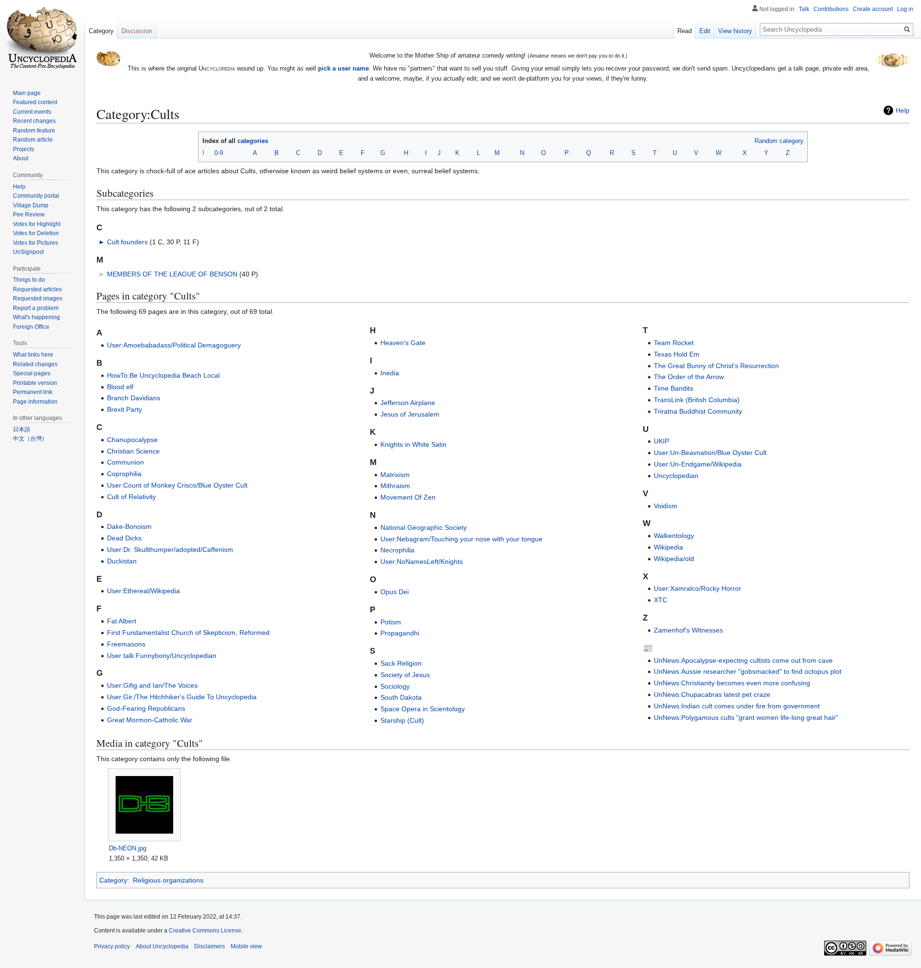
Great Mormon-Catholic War (149, 720)
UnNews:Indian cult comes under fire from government (737, 706)
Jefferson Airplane (407, 402)
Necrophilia (397, 550)
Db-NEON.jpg (127, 848)
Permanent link (32, 392)
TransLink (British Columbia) (697, 400)
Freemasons (126, 644)
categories (252, 140)
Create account (873, 9)
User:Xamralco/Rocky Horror (697, 588)
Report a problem (36, 308)
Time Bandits (673, 388)
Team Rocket (674, 343)
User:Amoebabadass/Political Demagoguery (174, 345)
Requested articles (37, 289)
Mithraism (395, 486)
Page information (35, 401)
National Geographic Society (423, 527)
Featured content (35, 102)
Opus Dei (394, 592)
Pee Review (29, 214)
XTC (660, 600)
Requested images (37, 298)
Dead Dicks (124, 538)
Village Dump (30, 205)
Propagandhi (399, 633)
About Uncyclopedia (162, 946)
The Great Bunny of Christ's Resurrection (716, 366)
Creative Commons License (205, 930)
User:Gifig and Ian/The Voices (152, 685)
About (20, 158)
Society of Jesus (405, 675)
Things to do (29, 279)
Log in (905, 9)
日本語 (21, 429)
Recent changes (34, 121)
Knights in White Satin (413, 444)
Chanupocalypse (132, 439)
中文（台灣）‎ (30, 438)
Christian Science (133, 451)
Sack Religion (401, 663)
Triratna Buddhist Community (698, 411)
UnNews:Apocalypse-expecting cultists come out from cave (743, 660)
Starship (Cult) (402, 720)
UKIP (661, 441)
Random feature (34, 130)
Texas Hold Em (676, 354)
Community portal (36, 195)
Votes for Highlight (36, 224)
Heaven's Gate (402, 343)
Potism (390, 622)
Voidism (665, 506)
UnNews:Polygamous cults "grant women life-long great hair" (746, 717)
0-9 (218, 152)
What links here (33, 354)
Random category (779, 140)
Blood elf (120, 387)
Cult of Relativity (131, 497)
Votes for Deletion (36, 233)
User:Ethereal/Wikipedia (143, 591)
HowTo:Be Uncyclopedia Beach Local (163, 375)
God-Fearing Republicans (146, 708)
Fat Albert (121, 621)
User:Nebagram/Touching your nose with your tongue (461, 539)
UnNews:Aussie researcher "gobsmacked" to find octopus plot (747, 671)
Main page (27, 93)
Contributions (831, 9)
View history (735, 31)
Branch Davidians (133, 398)
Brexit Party (124, 409)
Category (113, 880)
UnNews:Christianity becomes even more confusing (732, 683)
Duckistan (122, 561)
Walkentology (674, 535)
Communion (125, 462)
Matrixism (395, 474)
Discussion (136, 31)
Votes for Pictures (35, 242)
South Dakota (401, 697)
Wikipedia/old (674, 558)
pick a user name (343, 68)
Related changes (35, 364)
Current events (32, 111)
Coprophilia (124, 474)
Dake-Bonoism (129, 526)
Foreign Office (31, 326)
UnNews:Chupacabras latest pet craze (712, 694)
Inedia (389, 373)
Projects (23, 149)
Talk (804, 9)
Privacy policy (112, 946)
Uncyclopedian (676, 475)
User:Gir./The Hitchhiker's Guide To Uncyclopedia (182, 697)
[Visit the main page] (42, 38)
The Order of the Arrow (689, 377)
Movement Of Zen (408, 497)
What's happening (36, 317)
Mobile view (246, 946)
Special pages (31, 373)
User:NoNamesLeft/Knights (421, 561)
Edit (704, 31)
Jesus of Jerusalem (409, 414)
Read (684, 31)
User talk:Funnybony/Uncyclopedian (161, 655)
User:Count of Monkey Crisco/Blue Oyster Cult (177, 485)
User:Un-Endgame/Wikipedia (698, 464)
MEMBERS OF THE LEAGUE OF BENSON (172, 274)
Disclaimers (209, 946)
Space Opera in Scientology (422, 709)
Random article (33, 139)
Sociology (395, 686)
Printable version (35, 383)
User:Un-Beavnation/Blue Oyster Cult (710, 452)
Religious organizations (168, 880)
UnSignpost (28, 252)
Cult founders (127, 242)
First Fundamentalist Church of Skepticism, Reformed (188, 632)
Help (902, 110)
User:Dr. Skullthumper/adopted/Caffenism (170, 549)
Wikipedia (668, 547)
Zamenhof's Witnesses (688, 630)
